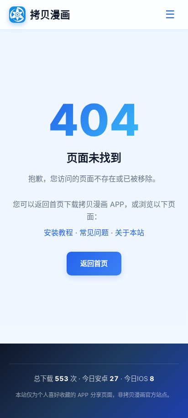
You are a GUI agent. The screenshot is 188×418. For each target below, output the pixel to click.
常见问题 (94, 232)
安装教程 (58, 232)
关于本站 (129, 232)
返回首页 (94, 263)
